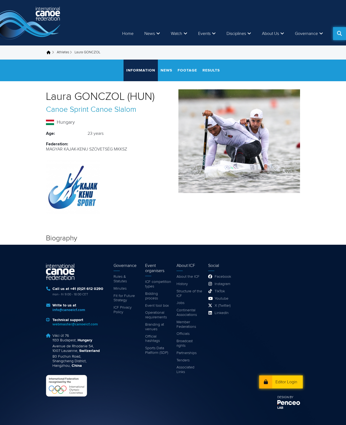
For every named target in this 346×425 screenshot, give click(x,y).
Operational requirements (156, 315)
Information (140, 70)
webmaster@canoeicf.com (75, 324)
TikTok (220, 291)
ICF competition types (158, 284)
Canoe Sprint (67, 109)
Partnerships (187, 353)
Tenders (183, 360)
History (182, 284)
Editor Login (286, 382)
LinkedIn (222, 313)
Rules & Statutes (120, 279)
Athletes (63, 52)
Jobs (180, 303)
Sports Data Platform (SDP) (156, 350)
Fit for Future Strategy (124, 298)
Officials (183, 334)
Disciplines (236, 33)
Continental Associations (187, 312)
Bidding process (151, 296)
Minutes (120, 288)
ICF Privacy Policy (123, 310)
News (149, 33)
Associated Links (185, 369)
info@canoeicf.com (68, 310)
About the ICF (188, 277)
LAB (280, 408)
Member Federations (186, 324)
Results (211, 70)
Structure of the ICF (189, 293)
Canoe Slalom (113, 109)
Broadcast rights (185, 343)
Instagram (222, 284)
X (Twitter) (223, 306)
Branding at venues (154, 327)
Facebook (223, 277)
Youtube (221, 298)
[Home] (31, 22)
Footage (187, 70)
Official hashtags (152, 339)
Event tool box (157, 306)
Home (128, 33)
